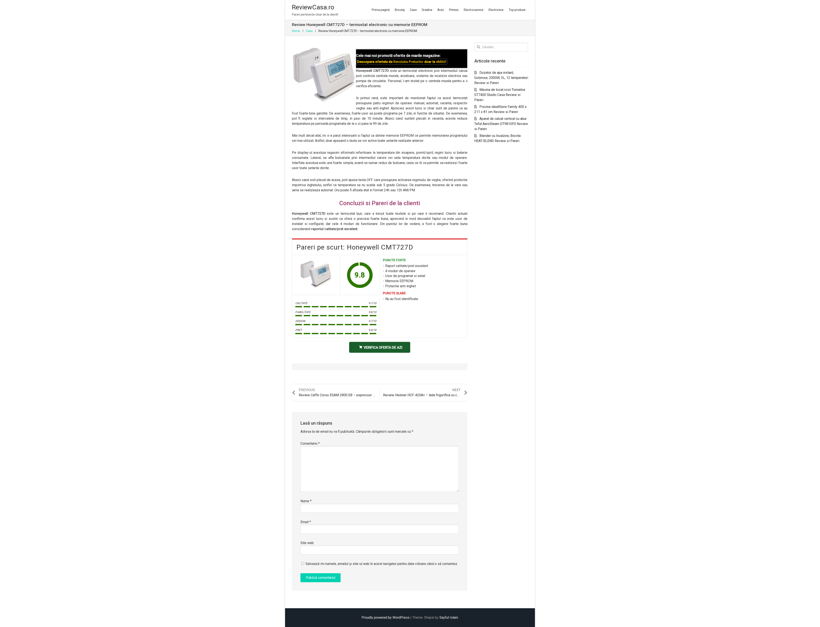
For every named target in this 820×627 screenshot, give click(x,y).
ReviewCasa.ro (313, 7)
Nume (306, 501)
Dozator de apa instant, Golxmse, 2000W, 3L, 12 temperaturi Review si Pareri (501, 78)
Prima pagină (381, 10)
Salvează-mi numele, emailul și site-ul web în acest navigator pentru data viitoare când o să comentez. (382, 564)
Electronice (496, 10)
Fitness (454, 10)
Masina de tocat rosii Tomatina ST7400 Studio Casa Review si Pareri (499, 95)
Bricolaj (400, 10)
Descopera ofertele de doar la (401, 62)
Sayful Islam (448, 617)
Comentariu (310, 443)
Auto (440, 10)
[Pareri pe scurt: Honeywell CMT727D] (316, 274)
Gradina (427, 10)
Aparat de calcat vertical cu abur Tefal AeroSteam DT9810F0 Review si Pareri (501, 124)
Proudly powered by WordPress (386, 617)
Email (305, 522)
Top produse (517, 10)
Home (296, 31)
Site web (307, 543)
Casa (413, 10)
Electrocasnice (473, 10)
